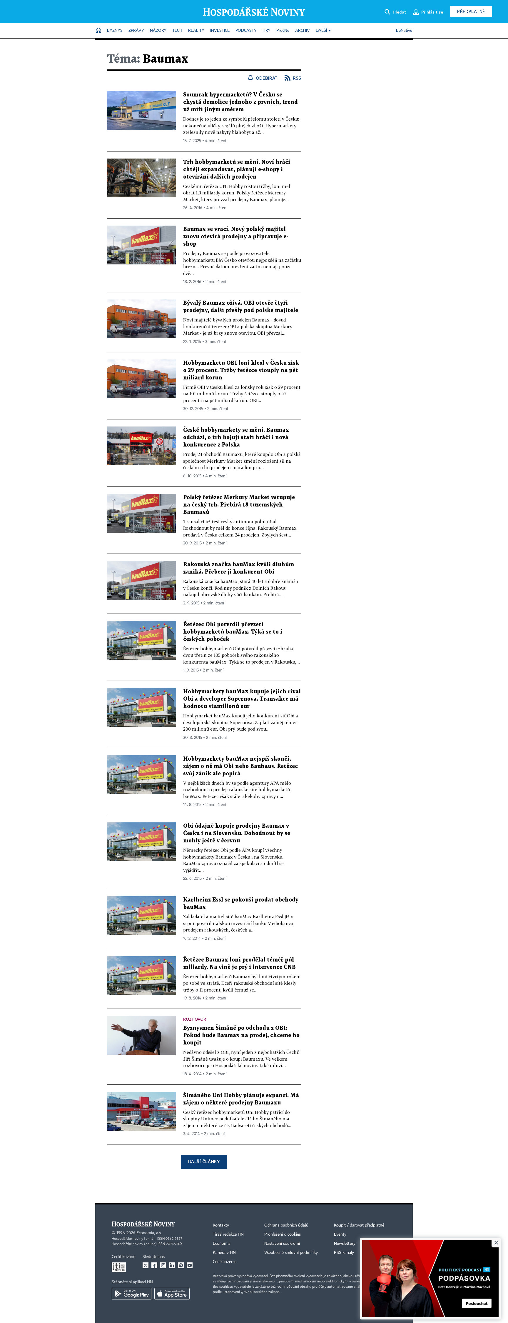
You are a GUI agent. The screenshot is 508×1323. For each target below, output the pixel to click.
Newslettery (344, 1244)
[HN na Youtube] (190, 1265)
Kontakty (221, 1225)
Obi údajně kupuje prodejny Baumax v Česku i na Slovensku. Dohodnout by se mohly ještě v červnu (236, 833)
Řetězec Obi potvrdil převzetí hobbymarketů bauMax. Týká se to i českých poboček (232, 632)
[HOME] (98, 30)
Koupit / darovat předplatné (359, 1225)
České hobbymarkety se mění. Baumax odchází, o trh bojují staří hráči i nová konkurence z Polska (236, 437)
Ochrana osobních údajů (286, 1225)
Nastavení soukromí (282, 1244)
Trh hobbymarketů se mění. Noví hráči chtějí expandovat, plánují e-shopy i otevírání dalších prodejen (236, 169)
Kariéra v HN (224, 1253)
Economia (221, 1244)
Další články (204, 1161)
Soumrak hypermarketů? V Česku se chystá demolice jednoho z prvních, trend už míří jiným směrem (240, 102)
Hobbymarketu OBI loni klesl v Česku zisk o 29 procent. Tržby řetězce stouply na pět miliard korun (241, 370)
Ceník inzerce (224, 1262)
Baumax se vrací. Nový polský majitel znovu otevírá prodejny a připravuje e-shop (235, 236)
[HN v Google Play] (131, 1293)
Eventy (340, 1234)
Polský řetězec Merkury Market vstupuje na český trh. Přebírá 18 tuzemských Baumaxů (239, 505)
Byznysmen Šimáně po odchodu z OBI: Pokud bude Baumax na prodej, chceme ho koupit (241, 1035)
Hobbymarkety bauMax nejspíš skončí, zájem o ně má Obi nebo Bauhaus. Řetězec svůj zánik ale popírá (240, 766)
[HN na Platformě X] (145, 1265)
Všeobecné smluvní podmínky (291, 1253)
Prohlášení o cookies (282, 1234)
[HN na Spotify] (181, 1265)
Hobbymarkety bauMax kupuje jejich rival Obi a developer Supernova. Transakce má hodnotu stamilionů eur (242, 699)
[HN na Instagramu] (163, 1265)
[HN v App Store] (172, 1293)
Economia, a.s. (149, 1233)
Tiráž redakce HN (228, 1234)
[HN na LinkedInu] (172, 1265)
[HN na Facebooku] (154, 1265)
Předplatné (471, 11)
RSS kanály (344, 1253)
